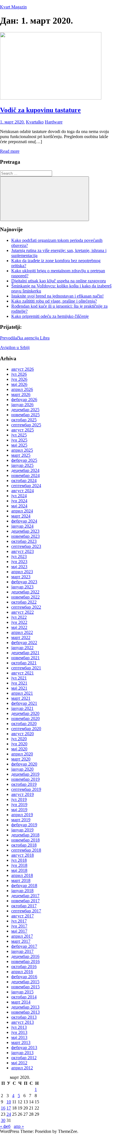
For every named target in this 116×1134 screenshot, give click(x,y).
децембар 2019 (25, 774)
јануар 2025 (22, 465)
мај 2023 (19, 566)
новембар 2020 (25, 718)
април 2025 (22, 450)
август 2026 (22, 369)
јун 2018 (19, 865)
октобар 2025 (24, 419)
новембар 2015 (25, 986)
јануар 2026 (22, 404)
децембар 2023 (25, 531)
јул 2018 (19, 860)
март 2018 (20, 880)
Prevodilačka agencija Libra (25, 338)
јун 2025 (19, 440)
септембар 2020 (26, 728)
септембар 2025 (26, 424)
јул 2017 (19, 921)
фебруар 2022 (24, 642)
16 (3, 1108)
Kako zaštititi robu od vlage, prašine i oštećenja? (54, 301)
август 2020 (22, 733)
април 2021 (22, 693)
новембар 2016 (25, 961)
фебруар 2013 (24, 1047)
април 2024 (22, 510)
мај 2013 (19, 1037)
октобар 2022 (24, 602)
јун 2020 (19, 743)
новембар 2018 (25, 840)
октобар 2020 (24, 723)
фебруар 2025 (24, 460)
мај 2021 (19, 688)
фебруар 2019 (24, 824)
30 (3, 1120)
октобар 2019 (24, 784)
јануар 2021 (22, 708)
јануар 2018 (22, 890)
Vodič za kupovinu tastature (40, 110)
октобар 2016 (24, 966)
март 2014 (20, 1002)
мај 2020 (19, 748)
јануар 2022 (22, 647)
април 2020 (22, 754)
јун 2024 (19, 500)
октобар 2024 (24, 480)
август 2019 (22, 794)
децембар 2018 (25, 834)
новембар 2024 (25, 475)
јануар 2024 (22, 526)
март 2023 (20, 576)
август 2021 (22, 672)
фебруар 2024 (24, 521)
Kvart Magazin (13, 6)
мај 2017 (19, 931)
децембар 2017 (25, 895)
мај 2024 (19, 505)
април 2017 (22, 936)
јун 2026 (19, 379)
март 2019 (20, 819)
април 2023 (22, 571)
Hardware (54, 122)
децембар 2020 (25, 713)
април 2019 (22, 814)
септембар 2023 (26, 546)
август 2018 (22, 855)
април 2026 (22, 389)
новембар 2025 (25, 414)
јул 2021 (19, 678)
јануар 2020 (22, 769)
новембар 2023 (25, 536)
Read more (9, 151)
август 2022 (22, 612)
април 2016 (22, 971)
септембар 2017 (26, 910)
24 (8, 1114)
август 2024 (22, 490)
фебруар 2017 (24, 946)
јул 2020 (19, 738)
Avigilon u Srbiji (15, 347)
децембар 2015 (25, 981)
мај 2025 (19, 445)
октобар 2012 (24, 1057)
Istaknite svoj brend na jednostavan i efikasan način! (57, 296)
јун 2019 (19, 804)
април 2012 (22, 1067)
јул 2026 (19, 374)
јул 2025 (19, 435)
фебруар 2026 (24, 399)
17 (8, 1108)
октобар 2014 (24, 996)
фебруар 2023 (24, 581)
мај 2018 (19, 870)
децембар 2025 (25, 409)
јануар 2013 (22, 1052)
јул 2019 (19, 799)
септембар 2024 (26, 485)
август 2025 (22, 430)
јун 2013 (19, 1032)
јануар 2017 (22, 951)
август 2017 (22, 916)
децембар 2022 (25, 592)
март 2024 (20, 516)
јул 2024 (19, 495)
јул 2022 (19, 617)
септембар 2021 (26, 667)
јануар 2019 (22, 829)
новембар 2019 (25, 779)
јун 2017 (19, 926)
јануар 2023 (22, 586)
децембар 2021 (25, 652)
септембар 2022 (26, 607)
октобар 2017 (24, 905)
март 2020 (20, 759)
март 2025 (20, 455)
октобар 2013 (24, 1017)
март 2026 (20, 394)
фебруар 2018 (24, 885)
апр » (19, 1126)
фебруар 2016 (24, 976)
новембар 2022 (25, 597)
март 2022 (20, 637)
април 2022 (22, 632)
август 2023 (22, 551)
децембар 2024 (25, 470)
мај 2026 (19, 384)
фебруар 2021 (24, 703)
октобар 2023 (24, 541)
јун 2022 (19, 622)
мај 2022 (19, 627)
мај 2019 (19, 809)
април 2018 (22, 875)
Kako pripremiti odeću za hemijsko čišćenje (50, 316)
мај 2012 (19, 1062)
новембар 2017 (25, 900)
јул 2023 (19, 556)
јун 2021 (19, 683)
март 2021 (20, 698)
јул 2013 (19, 1027)
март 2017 (20, 941)
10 (8, 1101)
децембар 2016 (25, 956)
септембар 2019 (26, 789)
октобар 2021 (24, 662)
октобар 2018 (24, 845)
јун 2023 (19, 561)
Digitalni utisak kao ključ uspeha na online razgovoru (58, 280)
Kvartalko (35, 122)
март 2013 (20, 1042)
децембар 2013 (25, 1007)
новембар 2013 (25, 1012)
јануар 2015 (22, 991)
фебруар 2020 (24, 764)
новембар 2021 (25, 657)
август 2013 (22, 1022)
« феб (5, 1126)
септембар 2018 (26, 850)
